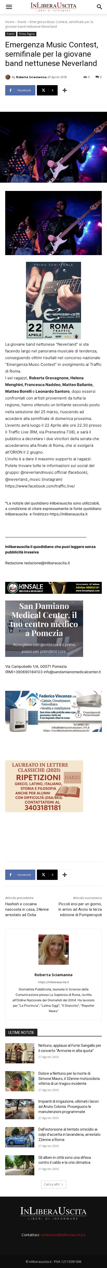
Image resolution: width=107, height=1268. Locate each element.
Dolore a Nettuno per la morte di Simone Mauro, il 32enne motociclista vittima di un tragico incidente (69, 1078)
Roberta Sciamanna (31, 77)
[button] (9, 7)
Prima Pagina (27, 34)
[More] (64, 90)
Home (9, 22)
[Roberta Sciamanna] (8, 77)
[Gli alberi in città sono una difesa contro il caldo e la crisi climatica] (19, 1165)
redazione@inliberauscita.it (63, 1234)
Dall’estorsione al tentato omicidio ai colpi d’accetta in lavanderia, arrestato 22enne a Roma (69, 1134)
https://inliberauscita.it (53, 982)
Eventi (22, 22)
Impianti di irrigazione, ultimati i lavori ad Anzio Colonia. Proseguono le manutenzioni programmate (68, 1106)
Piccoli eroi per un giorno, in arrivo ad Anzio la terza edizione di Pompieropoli (80, 909)
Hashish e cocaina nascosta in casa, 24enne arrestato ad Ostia (27, 909)
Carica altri (52, 1184)
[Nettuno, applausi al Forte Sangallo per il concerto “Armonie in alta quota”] (19, 1053)
